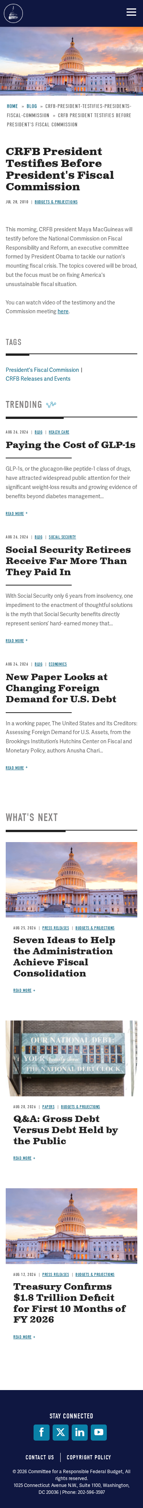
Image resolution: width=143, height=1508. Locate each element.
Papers (48, 1106)
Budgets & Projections (95, 928)
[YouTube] (99, 1433)
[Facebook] (42, 1433)
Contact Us (40, 1457)
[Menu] (131, 12)
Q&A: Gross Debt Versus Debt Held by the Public (65, 1130)
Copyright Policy (89, 1457)
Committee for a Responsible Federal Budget (13, 13)
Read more (15, 767)
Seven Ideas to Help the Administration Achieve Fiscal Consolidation (64, 957)
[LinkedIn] (80, 1433)
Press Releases (55, 928)
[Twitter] (61, 1433)
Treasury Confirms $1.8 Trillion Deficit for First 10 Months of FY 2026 (69, 1303)
